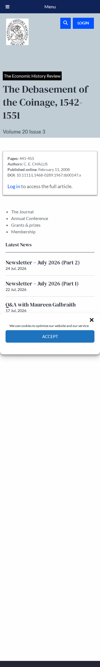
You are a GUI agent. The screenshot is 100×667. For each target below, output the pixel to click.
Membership (23, 231)
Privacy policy (60, 346)
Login (83, 23)
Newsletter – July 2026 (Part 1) (42, 283)
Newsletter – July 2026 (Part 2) (43, 262)
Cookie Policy (37, 346)
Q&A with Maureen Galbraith (41, 304)
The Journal (22, 211)
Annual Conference (29, 218)
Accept (50, 336)
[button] (91, 320)
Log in (14, 186)
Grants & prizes (26, 225)
